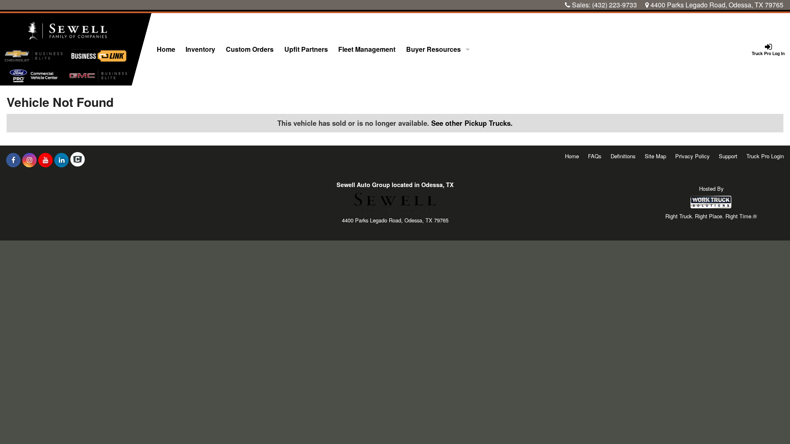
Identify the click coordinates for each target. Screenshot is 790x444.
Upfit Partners (306, 49)
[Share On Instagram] (29, 160)
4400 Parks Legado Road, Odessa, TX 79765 (716, 4)
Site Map (655, 156)
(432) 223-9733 (614, 4)
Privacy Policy (692, 156)
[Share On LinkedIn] (61, 160)
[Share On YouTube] (45, 160)
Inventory (200, 49)
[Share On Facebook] (13, 160)
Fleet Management (366, 49)
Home (166, 49)
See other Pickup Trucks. (472, 123)
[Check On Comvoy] (77, 160)
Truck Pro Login (765, 156)
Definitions (623, 156)
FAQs (595, 156)
